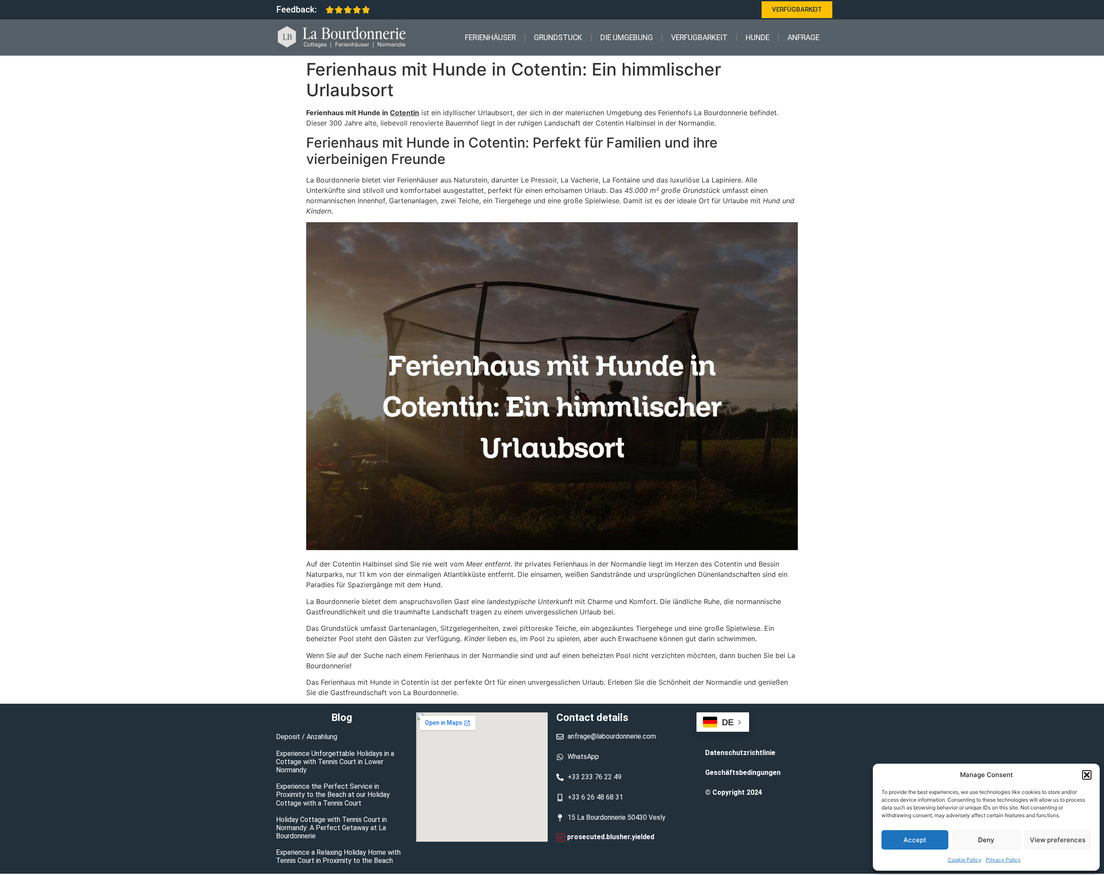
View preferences (1057, 840)
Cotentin (404, 112)
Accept (914, 840)
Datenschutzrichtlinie (740, 753)
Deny (986, 840)
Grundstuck (558, 37)
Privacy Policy (1003, 859)
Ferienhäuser (490, 37)
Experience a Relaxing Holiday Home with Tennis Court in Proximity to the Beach (338, 856)
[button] (1086, 775)
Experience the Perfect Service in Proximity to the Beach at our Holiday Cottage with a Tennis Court (333, 794)
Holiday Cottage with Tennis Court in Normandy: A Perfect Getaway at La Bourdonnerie (331, 827)
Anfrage (803, 37)
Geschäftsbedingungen (743, 772)
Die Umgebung (626, 37)
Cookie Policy (965, 859)
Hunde (757, 37)
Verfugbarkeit (699, 37)
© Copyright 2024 (733, 792)
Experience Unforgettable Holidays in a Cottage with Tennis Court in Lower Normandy (335, 761)
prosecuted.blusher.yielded (610, 837)
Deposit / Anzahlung (306, 737)
